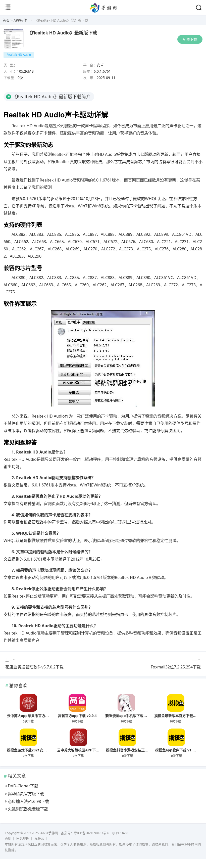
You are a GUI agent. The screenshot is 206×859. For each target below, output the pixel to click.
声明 (8, 838)
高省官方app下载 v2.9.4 (77, 715)
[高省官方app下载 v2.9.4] (77, 703)
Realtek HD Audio (19, 55)
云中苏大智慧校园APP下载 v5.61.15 (85, 749)
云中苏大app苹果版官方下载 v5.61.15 (37, 715)
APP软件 (20, 20)
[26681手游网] (103, 11)
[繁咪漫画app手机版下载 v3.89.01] (126, 703)
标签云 (39, 838)
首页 (6, 20)
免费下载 (190, 39)
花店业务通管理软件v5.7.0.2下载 (34, 667)
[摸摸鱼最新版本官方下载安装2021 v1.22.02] (175, 703)
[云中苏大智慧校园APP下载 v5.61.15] (78, 737)
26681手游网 (48, 833)
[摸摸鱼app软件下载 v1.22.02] (176, 737)
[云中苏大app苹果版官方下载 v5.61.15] (28, 703)
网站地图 (22, 838)
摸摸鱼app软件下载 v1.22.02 (178, 749)
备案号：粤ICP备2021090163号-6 (85, 833)
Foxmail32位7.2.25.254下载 (176, 667)
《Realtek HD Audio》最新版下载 (62, 32)
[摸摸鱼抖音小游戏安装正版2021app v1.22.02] (127, 737)
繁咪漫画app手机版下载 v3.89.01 (132, 715)
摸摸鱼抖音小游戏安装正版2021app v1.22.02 (142, 749)
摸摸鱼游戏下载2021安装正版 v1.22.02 (38, 749)
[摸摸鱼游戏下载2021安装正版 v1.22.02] (28, 737)
